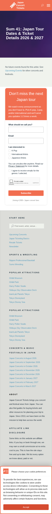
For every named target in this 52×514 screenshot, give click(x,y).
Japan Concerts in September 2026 (24, 362)
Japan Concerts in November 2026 (24, 370)
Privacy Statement (16, 166)
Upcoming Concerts (18, 234)
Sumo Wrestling (16, 264)
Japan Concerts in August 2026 (22, 358)
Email (11, 136)
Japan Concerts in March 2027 (22, 386)
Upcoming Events (13, 70)
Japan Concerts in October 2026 (23, 366)
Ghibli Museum (15, 278)
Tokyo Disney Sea (17, 302)
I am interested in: (16, 147)
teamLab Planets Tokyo (19, 294)
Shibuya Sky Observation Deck (23, 290)
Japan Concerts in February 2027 (23, 382)
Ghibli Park (14, 282)
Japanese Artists (19, 158)
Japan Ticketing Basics (19, 238)
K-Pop (14, 150)
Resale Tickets (15, 242)
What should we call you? (20, 124)
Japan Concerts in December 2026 (24, 374)
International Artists (20, 154)
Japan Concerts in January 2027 (23, 378)
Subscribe (26, 193)
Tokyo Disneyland (17, 298)
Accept (26, 507)
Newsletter (14, 246)
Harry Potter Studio (17, 286)
